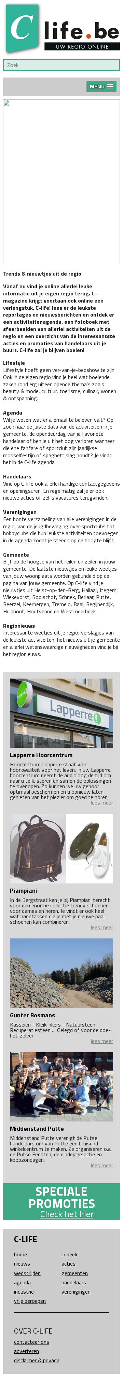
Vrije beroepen (30, 1301)
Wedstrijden (27, 1273)
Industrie (24, 1291)
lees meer (102, 802)
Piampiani (23, 890)
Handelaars (74, 1282)
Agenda (22, 1282)
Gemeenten (75, 1273)
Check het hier (67, 1214)
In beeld (70, 1254)
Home (20, 1254)
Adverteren (26, 1351)
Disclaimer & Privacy (36, 1360)
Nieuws (22, 1263)
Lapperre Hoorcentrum (41, 754)
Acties (69, 1263)
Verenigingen (76, 1291)
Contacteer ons (31, 1342)
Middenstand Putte (37, 1128)
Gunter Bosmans (32, 1015)
